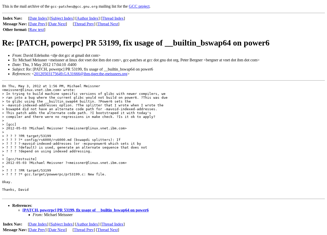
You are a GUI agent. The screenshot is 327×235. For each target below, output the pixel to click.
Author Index (87, 18)
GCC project (139, 6)
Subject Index (62, 18)
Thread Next (108, 24)
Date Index (38, 18)
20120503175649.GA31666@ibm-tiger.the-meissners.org (80, 74)
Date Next (57, 24)
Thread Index (113, 18)
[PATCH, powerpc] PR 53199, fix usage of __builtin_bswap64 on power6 (85, 210)
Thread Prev (84, 24)
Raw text (36, 29)
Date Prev (37, 24)
